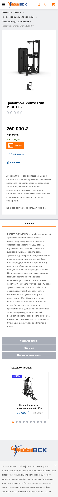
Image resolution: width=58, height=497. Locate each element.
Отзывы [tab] (29, 348)
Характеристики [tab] (29, 340)
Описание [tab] (29, 223)
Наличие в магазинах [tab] (29, 355)
